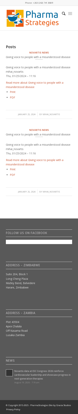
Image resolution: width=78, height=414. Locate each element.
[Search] (62, 13)
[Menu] (70, 13)
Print (13, 92)
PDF (12, 97)
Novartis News (39, 52)
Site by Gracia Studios (60, 405)
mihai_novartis (51, 114)
